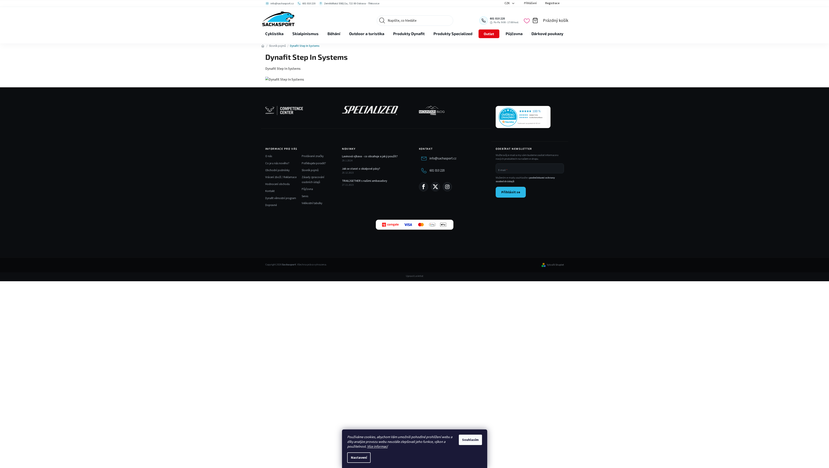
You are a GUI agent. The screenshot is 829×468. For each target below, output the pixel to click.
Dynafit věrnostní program (280, 198)
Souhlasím (470, 439)
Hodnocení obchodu (277, 184)
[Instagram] (447, 186)
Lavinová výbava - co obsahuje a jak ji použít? (370, 156)
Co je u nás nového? (277, 163)
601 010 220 (437, 170)
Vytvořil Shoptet (555, 265)
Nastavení (359, 457)
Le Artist (418, 276)
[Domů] (263, 46)
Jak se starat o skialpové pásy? (361, 169)
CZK (507, 3)
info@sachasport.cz (443, 158)
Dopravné (271, 205)
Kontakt (270, 191)
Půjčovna (307, 189)
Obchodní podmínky (277, 170)
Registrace (552, 3)
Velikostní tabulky (312, 203)
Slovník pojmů (310, 170)
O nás (268, 156)
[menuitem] (274, 34)
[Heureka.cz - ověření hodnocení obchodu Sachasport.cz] (523, 117)
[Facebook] (423, 186)
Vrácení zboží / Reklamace (280, 177)
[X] (435, 186)
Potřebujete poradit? (314, 163)
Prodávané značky (313, 156)
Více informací (377, 446)
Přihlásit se (510, 192)
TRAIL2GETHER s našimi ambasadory (364, 181)
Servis (305, 196)
